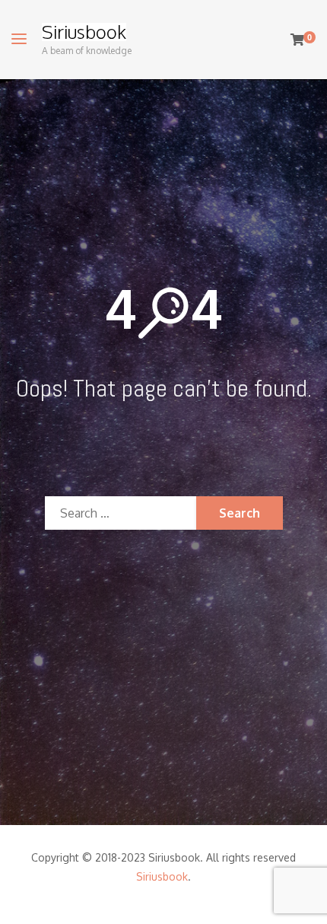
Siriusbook (84, 32)
